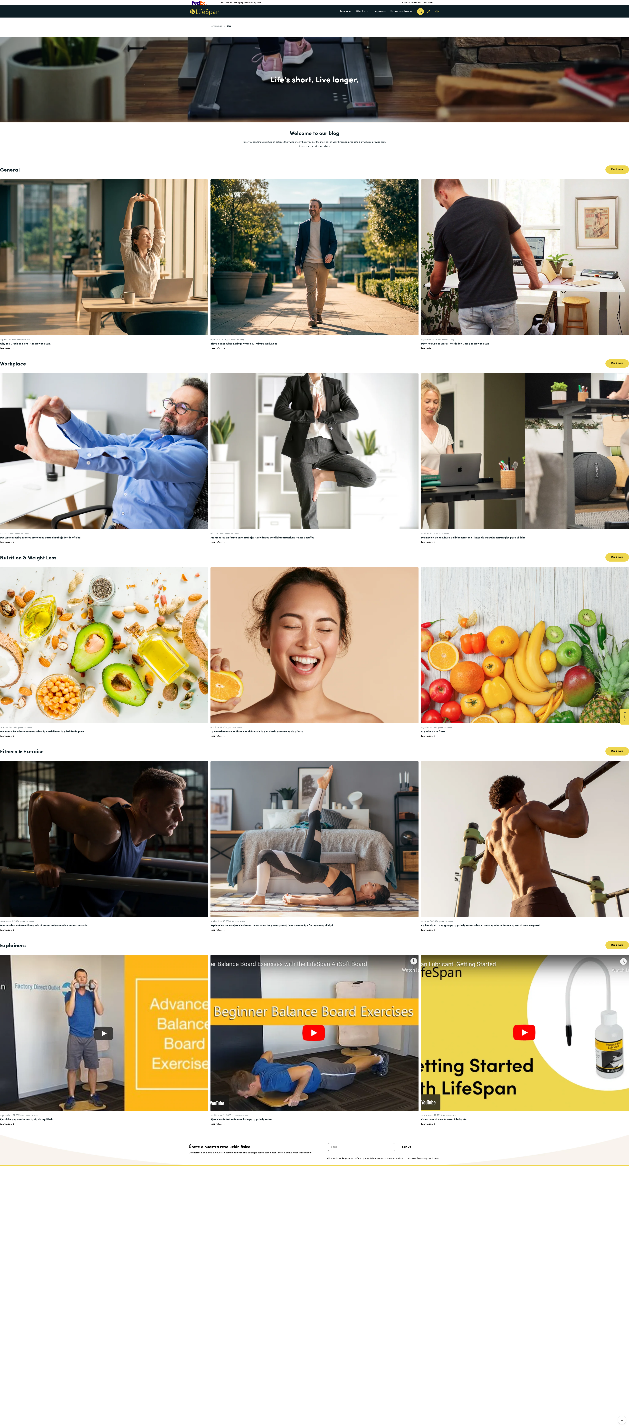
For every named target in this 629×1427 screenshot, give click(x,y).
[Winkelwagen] (437, 11)
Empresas (380, 11)
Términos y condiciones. (428, 1158)
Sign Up (406, 1147)
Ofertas (360, 11)
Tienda (344, 11)
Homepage (216, 26)
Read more (617, 169)
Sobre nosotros (400, 11)
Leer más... (6, 348)
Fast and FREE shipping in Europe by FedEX (242, 3)
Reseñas (428, 2)
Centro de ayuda (411, 2)
